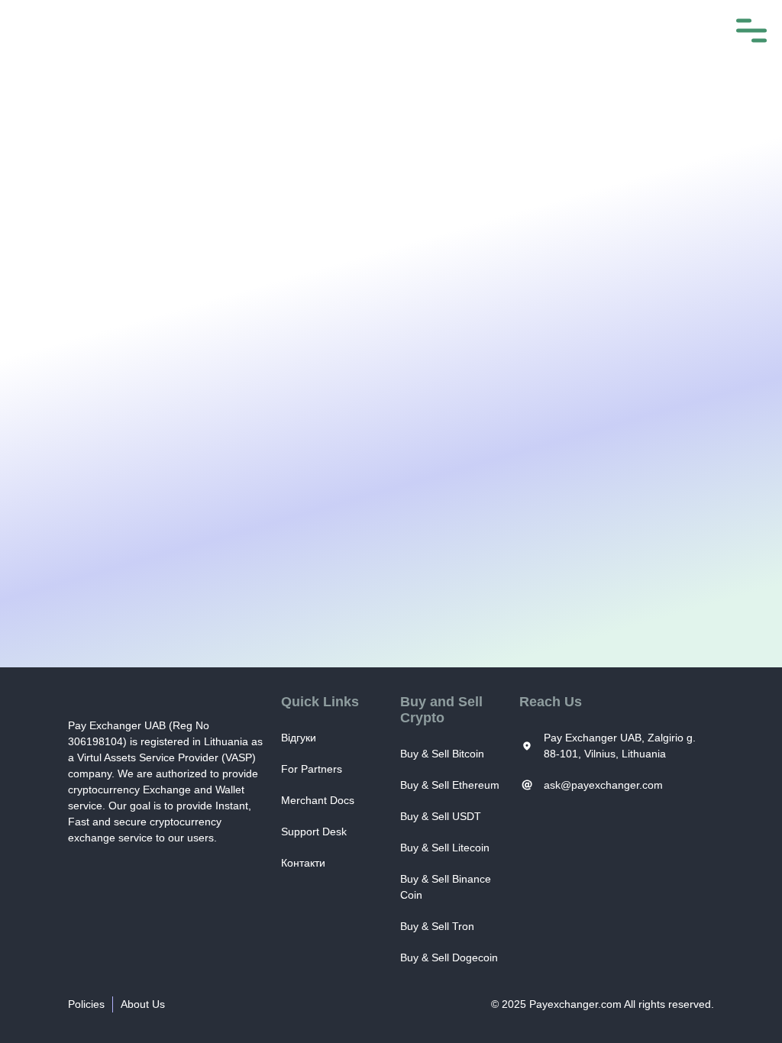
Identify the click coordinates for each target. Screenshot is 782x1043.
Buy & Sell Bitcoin (442, 754)
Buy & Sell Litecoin (445, 847)
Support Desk (314, 831)
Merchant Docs (317, 800)
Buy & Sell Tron (437, 926)
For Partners (311, 769)
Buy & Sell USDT (440, 816)
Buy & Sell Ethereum (449, 785)
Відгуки (298, 737)
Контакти (303, 863)
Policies (86, 1004)
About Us (143, 1004)
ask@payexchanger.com (603, 785)
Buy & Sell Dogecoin (449, 957)
